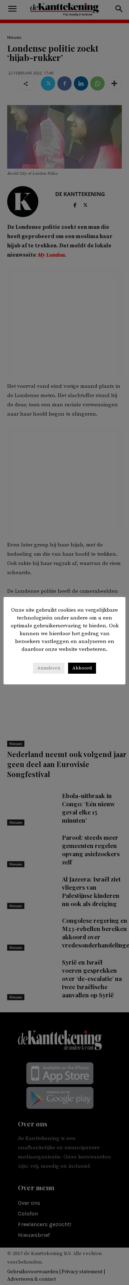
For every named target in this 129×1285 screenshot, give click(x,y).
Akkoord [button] (82, 668)
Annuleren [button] (48, 668)
